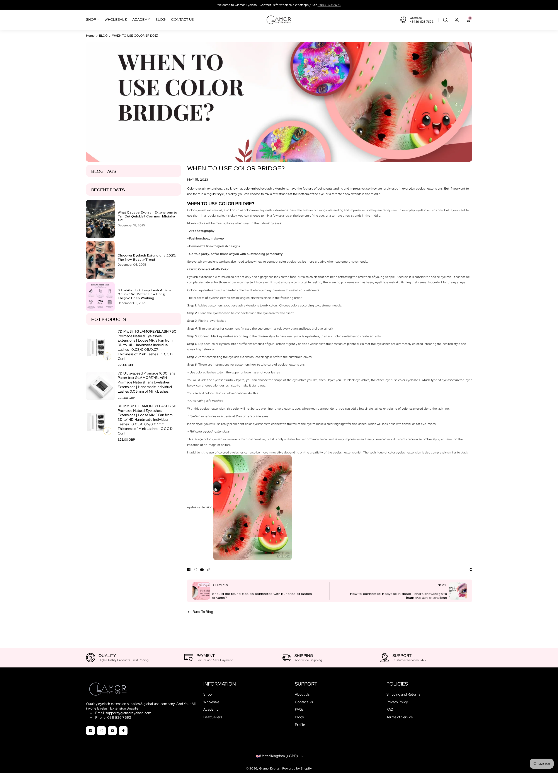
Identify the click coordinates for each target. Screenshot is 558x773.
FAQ (389, 709)
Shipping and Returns (403, 694)
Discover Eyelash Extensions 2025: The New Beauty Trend (147, 257)
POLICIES (397, 684)
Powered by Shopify (297, 768)
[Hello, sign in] (456, 20)
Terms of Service (399, 717)
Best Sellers (212, 717)
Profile (300, 724)
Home (90, 36)
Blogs (299, 717)
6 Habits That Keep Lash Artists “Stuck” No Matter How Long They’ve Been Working (144, 294)
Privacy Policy (397, 702)
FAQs (299, 709)
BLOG (103, 36)
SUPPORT (306, 684)
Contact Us (304, 702)
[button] (445, 19)
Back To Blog (203, 611)
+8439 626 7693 (422, 22)
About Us (302, 694)
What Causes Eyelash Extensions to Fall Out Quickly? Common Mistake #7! (147, 216)
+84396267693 (329, 5)
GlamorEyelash (270, 768)
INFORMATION (219, 684)
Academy (210, 709)
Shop (207, 694)
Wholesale (211, 702)
